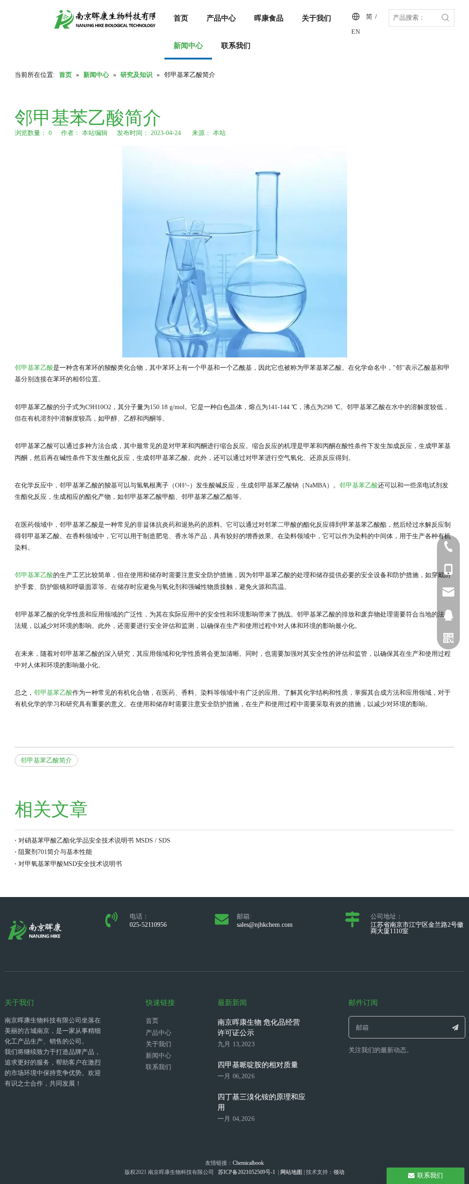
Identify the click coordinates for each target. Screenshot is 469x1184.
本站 (219, 133)
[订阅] (455, 1027)
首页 (152, 1020)
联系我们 (158, 1067)
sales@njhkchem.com (265, 924)
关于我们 (158, 1044)
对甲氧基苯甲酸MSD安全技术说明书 (70, 863)
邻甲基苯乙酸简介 (46, 760)
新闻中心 (158, 1055)
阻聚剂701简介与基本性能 (55, 852)
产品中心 (158, 1032)
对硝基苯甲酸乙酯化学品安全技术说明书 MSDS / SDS (94, 840)
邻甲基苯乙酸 (34, 367)
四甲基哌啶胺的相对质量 (258, 1065)
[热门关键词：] (445, 18)
